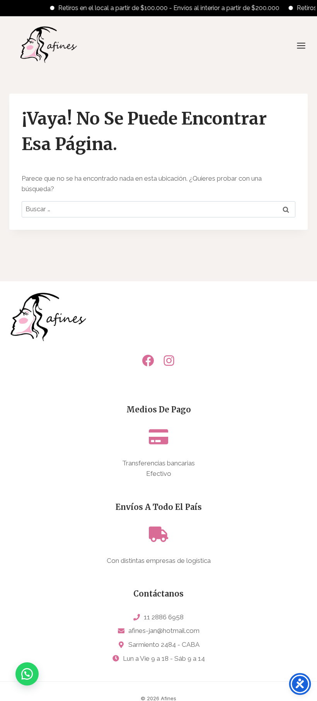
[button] (27, 674)
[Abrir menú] (305, 45)
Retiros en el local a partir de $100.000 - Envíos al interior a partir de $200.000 (163, 8)
